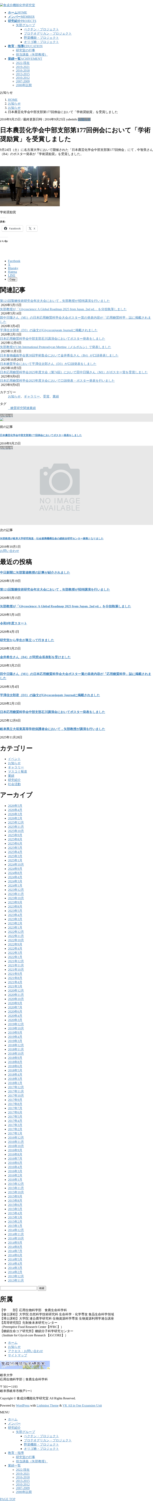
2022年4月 (15, 948)
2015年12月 (16, 1184)
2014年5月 (15, 1259)
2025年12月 (16, 822)
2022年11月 (16, 936)
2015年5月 (15, 1209)
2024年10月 (16, 864)
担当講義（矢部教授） (32, 54)
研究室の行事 (25, 50)
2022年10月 (16, 940)
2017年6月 (15, 1112)
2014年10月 (16, 1238)
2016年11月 (16, 1142)
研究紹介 (14, 780)
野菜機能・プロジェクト (41, 37)
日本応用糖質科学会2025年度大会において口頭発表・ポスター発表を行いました (57, 380)
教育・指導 (16, 1453)
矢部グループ (25, 25)
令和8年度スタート (13, 623)
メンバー (14, 1423)
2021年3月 (15, 986)
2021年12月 (16, 961)
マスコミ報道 (17, 771)
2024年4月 (15, 877)
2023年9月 (15, 902)
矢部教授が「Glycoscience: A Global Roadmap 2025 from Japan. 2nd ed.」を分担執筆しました (63, 309)
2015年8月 (15, 1200)
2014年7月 (15, 1251)
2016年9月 (15, 1150)
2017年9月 (15, 1099)
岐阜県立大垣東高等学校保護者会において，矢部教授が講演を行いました (52, 729)
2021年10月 (16, 969)
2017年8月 (15, 1104)
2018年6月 (15, 1066)
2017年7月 (15, 1108)
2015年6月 (15, 1205)
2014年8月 (15, 1247)
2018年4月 (15, 1074)
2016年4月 (15, 1167)
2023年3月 (15, 919)
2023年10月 (16, 898)
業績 (56, 396)
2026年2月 (15, 818)
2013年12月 (16, 1276)
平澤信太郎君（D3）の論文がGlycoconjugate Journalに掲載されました (49, 330)
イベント (14, 759)
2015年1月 (15, 1226)
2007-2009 (23, 81)
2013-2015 (23, 74)
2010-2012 (23, 77)
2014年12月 (16, 1230)
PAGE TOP (7, 1499)
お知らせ (84, 119)
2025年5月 (15, 847)
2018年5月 (15, 1070)
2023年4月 (15, 915)
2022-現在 (23, 63)
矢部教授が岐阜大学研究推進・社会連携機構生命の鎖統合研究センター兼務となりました (52, 538)
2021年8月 (15, 978)
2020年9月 (15, 1003)
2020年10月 (16, 999)
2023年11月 (16, 894)
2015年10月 (16, 1192)
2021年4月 (15, 982)
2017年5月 (15, 1116)
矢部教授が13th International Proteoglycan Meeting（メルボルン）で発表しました (55, 347)
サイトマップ (17, 1355)
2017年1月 (15, 1133)
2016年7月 (15, 1158)
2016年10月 (16, 1146)
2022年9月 (15, 944)
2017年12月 (16, 1087)
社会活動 (14, 784)
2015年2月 (15, 1221)
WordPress (22, 1405)
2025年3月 (15, 856)
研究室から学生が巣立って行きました (27, 640)
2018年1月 (15, 1083)
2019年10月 (16, 1028)
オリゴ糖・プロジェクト (41, 42)
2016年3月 (15, 1171)
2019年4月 (15, 1036)
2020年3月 (15, 1020)
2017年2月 (15, 1129)
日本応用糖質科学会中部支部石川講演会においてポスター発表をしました (52, 338)
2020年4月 (15, 1015)
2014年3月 (15, 1268)
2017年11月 (16, 1091)
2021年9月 (15, 973)
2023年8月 (15, 906)
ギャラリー (32, 396)
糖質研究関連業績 (23, 408)
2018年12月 (16, 1045)
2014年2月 (15, 1272)
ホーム (13, 1342)
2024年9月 (15, 868)
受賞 (46, 396)
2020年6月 (15, 1011)
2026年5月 (15, 805)
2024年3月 (15, 881)
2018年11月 (16, 1049)
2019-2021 (23, 67)
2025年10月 (16, 831)
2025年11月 (16, 826)
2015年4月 (15, 1213)
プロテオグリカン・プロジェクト (48, 33)
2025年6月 (15, 843)
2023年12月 (16, 889)
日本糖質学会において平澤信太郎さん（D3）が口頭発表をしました (48, 363)
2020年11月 (16, 994)
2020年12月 (16, 990)
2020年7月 (15, 1007)
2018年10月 (16, 1053)
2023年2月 (15, 923)
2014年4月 (15, 1263)
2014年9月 (15, 1242)
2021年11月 (16, 965)
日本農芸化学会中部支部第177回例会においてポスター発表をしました (41, 435)
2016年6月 (15, 1163)
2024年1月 (15, 885)
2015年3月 (15, 1217)
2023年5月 (15, 910)
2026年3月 (15, 814)
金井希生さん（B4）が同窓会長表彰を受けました (35, 657)
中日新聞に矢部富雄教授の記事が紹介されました (35, 572)
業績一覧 (14, 1465)
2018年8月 (15, 1062)
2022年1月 (15, 957)
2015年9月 (15, 1196)
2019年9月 (15, 1032)
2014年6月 (15, 1255)
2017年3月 (15, 1125)
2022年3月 (15, 952)
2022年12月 (16, 931)
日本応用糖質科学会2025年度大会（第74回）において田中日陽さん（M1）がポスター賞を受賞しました (74, 372)
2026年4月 (15, 810)
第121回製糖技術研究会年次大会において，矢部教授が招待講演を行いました (55, 300)
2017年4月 (15, 1120)
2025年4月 (15, 852)
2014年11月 (16, 1234)
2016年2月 (15, 1175)
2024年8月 (15, 873)
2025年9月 (15, 835)
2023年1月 (15, 927)
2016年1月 (15, 1179)
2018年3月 (15, 1078)
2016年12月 (16, 1137)
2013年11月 (16, 1280)
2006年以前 (24, 85)
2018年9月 (15, 1057)
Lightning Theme (48, 1405)
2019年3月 (15, 1041)
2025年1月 (15, 860)
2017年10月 (16, 1095)
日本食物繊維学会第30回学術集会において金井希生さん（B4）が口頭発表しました (59, 355)
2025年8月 (15, 839)
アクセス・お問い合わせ (25, 1351)
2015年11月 (16, 1188)
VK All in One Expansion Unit (82, 1405)
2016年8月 (15, 1154)
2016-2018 (23, 70)
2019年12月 (16, 1024)
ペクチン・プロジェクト (41, 29)
